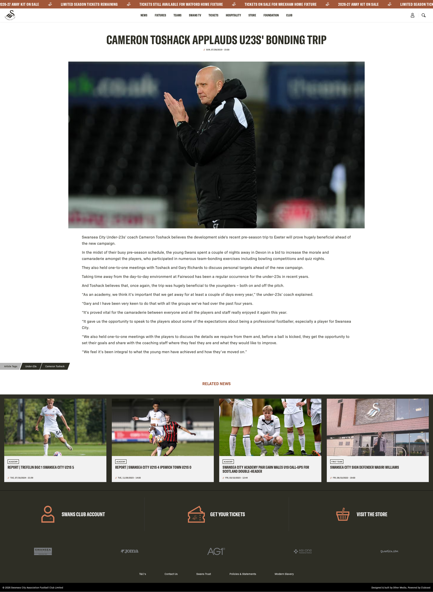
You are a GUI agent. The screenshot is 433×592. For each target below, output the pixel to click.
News (144, 15)
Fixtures (160, 15)
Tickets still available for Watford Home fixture (151, 4)
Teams (177, 15)
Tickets (213, 15)
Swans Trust (203, 574)
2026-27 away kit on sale (329, 4)
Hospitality (233, 15)
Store (252, 15)
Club (289, 15)
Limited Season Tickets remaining (59, 4)
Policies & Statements (243, 574)
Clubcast (425, 587)
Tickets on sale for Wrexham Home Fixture (251, 4)
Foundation (271, 15)
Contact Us (171, 574)
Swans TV (195, 15)
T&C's (142, 574)
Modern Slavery (284, 574)
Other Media (399, 587)
